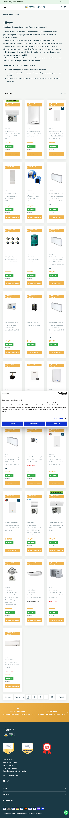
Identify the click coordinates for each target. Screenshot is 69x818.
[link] (8, 697)
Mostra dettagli (59, 418)
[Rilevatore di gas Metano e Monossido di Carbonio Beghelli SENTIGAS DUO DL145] (12, 177)
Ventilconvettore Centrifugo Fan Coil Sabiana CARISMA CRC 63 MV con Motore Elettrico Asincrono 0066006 (56, 260)
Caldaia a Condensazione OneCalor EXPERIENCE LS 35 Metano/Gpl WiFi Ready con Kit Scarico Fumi (56, 460)
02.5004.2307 (18, 2)
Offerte (17, 14)
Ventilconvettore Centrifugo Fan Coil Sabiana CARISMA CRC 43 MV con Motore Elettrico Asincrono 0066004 (56, 197)
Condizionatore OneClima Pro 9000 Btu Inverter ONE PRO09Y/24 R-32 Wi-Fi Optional (56, 526)
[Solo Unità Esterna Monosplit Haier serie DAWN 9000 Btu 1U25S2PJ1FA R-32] (34, 440)
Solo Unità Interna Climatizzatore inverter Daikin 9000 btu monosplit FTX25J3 (12, 663)
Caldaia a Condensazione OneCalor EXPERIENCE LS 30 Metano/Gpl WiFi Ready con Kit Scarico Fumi (12, 526)
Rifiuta (13, 423)
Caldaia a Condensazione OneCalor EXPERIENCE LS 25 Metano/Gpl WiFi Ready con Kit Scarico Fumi (56, 134)
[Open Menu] (5, 7)
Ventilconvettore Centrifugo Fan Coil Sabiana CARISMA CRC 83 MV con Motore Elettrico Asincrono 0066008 (12, 460)
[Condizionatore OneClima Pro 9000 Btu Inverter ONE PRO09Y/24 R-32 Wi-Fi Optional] (56, 506)
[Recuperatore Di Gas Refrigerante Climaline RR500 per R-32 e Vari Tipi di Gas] (34, 177)
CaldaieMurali (11, 813)
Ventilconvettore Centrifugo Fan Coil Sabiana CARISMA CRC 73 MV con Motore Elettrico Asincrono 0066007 (56, 326)
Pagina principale (8, 14)
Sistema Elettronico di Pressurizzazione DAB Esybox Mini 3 (33, 259)
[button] (65, 7)
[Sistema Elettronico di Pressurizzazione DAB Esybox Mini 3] (34, 240)
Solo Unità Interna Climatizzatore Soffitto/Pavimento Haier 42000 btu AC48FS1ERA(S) (34, 593)
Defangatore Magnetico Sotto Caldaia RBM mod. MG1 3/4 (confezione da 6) (12, 259)
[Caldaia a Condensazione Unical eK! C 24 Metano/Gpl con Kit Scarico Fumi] (34, 114)
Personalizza (33, 423)
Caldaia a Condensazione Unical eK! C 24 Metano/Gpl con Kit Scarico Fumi (34, 133)
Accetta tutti (56, 423)
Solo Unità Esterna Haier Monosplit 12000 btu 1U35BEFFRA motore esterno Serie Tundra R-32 (12, 326)
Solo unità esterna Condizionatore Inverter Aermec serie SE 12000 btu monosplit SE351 (56, 593)
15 (52, 697)
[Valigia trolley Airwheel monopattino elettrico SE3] (34, 306)
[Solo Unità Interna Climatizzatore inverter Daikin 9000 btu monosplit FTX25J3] (12, 643)
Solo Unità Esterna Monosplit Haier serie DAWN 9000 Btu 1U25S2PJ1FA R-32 (34, 459)
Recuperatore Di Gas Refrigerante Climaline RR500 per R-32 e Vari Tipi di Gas (34, 197)
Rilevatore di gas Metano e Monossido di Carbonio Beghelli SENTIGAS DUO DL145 (12, 197)
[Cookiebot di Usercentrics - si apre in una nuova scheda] (59, 393)
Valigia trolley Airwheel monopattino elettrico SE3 (33, 324)
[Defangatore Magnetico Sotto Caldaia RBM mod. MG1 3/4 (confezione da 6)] (12, 240)
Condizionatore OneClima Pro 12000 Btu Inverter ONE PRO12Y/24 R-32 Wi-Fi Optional (12, 134)
